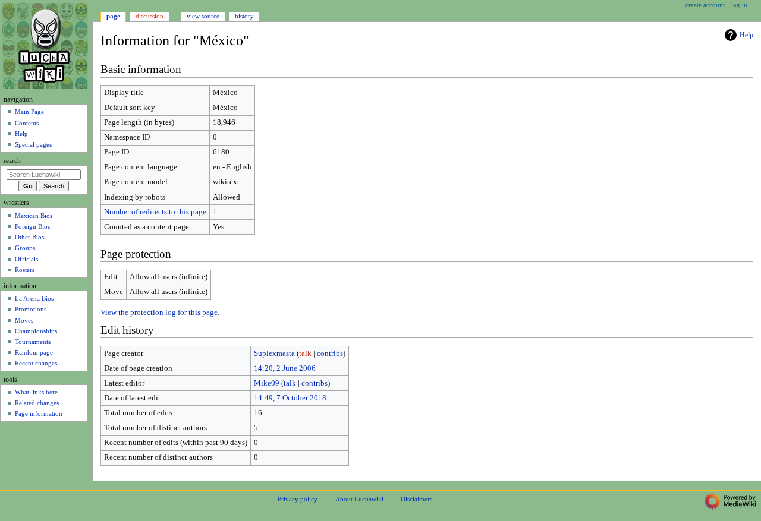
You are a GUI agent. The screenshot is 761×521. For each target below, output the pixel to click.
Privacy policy (297, 499)
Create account (705, 4)
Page (113, 16)
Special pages (33, 144)
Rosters (24, 269)
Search (12, 160)
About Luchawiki (359, 499)
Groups (25, 247)
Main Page (29, 111)
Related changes (37, 402)
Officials (26, 259)
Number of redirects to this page (155, 212)
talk (305, 353)
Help (746, 35)
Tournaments (33, 341)
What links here (36, 392)
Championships (36, 330)
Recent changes (36, 363)
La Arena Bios (34, 298)
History (244, 16)
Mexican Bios (33, 215)
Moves (24, 320)
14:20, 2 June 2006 (285, 368)
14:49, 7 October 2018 (290, 398)
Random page (34, 352)
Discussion (149, 16)
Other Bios (29, 237)
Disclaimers (416, 499)
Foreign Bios (32, 226)
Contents (27, 123)
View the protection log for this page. (159, 312)
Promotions (30, 308)
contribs (330, 353)
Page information (38, 413)
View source (203, 16)
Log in (739, 4)
